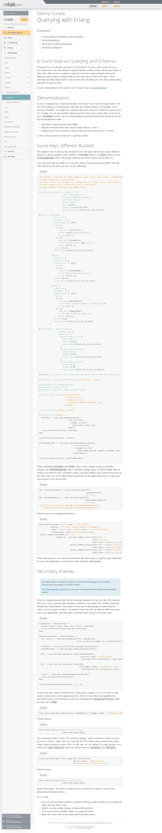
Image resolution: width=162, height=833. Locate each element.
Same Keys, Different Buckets (56, 43)
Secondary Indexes (51, 47)
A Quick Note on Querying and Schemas (62, 36)
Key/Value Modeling (96, 88)
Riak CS (117, 6)
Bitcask (45, 585)
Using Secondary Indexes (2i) (57, 589)
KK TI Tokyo (86, 828)
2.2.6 (24, 19)
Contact (117, 2)
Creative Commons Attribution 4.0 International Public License (90, 823)
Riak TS (105, 6)
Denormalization (50, 40)
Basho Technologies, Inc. (86, 826)
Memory (93, 582)
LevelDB (105, 582)
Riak (11, 19)
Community (105, 2)
